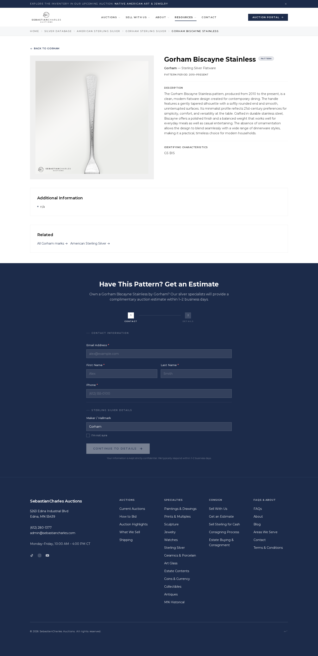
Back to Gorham (46, 48)
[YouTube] (47, 555)
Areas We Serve (266, 532)
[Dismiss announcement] (286, 4)
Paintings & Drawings (180, 509)
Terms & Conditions (268, 548)
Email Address (97, 345)
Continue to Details (115, 448)
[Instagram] (39, 555)
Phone (92, 385)
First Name (95, 365)
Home (34, 31)
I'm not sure (99, 435)
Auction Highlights (133, 524)
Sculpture (171, 524)
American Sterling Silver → (90, 243)
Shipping (126, 540)
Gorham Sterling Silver (145, 31)
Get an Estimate (221, 516)
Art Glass (170, 563)
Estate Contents (176, 571)
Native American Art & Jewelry (141, 3)
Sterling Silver (174, 548)
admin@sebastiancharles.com (52, 533)
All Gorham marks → (52, 243)
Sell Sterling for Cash (224, 524)
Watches (171, 540)
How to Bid (128, 516)
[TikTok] (32, 555)
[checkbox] (88, 435)
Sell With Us (136, 17)
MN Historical (174, 602)
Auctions (109, 17)
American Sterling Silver (98, 31)
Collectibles (172, 587)
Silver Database (58, 31)
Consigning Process (224, 532)
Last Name (170, 365)
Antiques (171, 594)
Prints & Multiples (177, 516)
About (161, 17)
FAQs (258, 509)
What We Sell (129, 532)
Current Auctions (132, 509)
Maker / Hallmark (98, 418)
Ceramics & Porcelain (180, 555)
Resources (184, 17)
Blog (257, 524)
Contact (209, 17)
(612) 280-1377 (41, 528)
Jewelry (170, 532)
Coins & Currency (177, 579)
